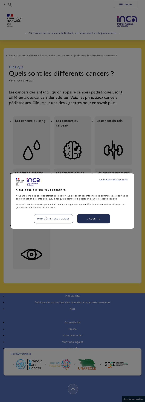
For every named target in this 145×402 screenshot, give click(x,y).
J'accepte (93, 218)
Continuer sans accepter (113, 179)
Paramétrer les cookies (53, 218)
